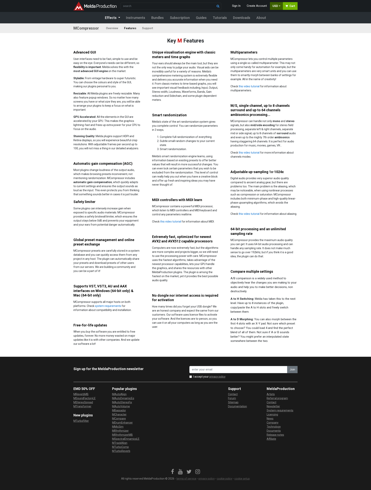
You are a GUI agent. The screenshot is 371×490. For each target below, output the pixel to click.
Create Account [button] (257, 6)
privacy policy (217, 376)
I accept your (209, 376)
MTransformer (82, 406)
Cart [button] (292, 6)
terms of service (186, 478)
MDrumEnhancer (122, 422)
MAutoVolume (121, 406)
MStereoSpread (83, 402)
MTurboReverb (121, 451)
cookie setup (242, 478)
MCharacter (119, 414)
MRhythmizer (120, 430)
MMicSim (117, 426)
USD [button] (275, 6)
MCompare (119, 418)
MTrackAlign (119, 442)
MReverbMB (80, 394)
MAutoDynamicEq (123, 398)
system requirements (108, 305)
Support (147, 28)
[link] (172, 472)
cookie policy (224, 478)
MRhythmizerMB (122, 434)
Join (292, 369)
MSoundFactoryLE (84, 398)
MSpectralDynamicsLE (126, 438)
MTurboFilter (81, 420)
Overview (112, 28)
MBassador (119, 410)
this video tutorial (249, 86)
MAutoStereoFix (122, 402)
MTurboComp (120, 446)
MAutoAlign (119, 394)
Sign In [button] (236, 6)
